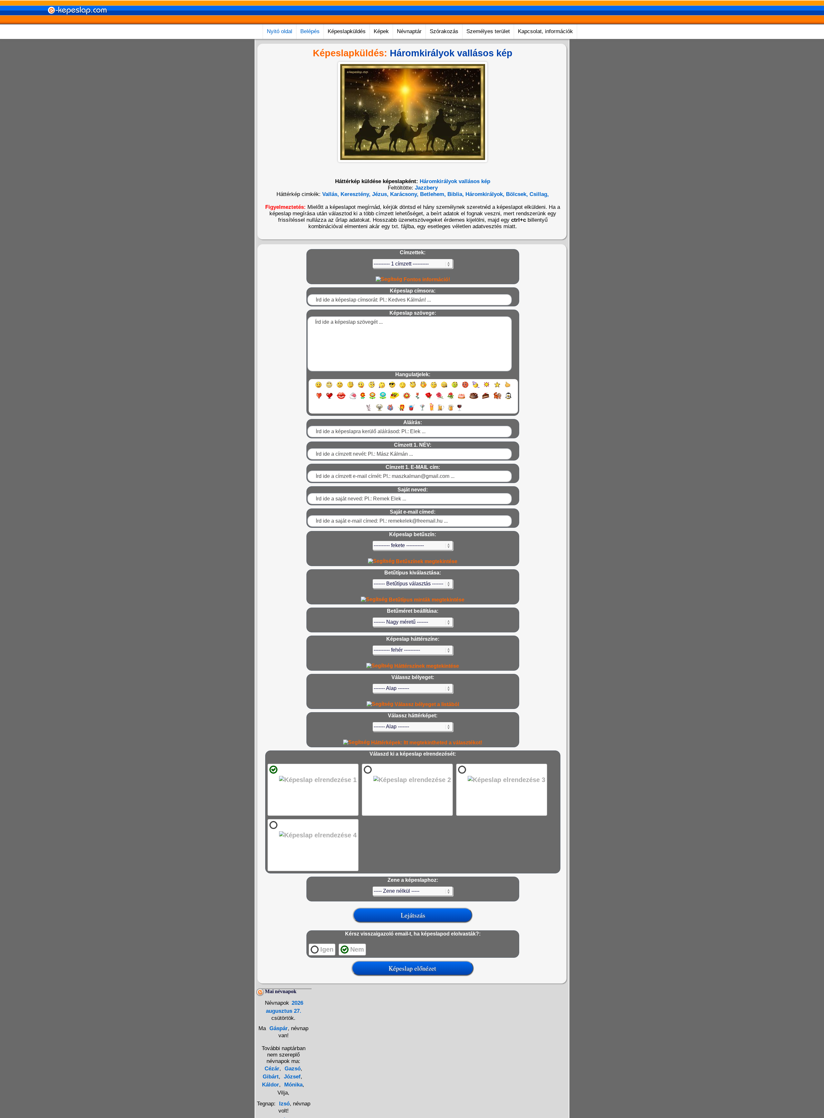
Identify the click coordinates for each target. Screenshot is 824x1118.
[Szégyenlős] (423, 387)
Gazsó (292, 1069)
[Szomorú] (339, 387)
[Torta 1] (461, 398)
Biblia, (455, 194)
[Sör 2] (451, 410)
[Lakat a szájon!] (444, 387)
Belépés (310, 31)
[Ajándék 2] (401, 410)
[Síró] (382, 387)
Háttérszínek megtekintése (426, 666)
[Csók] (341, 398)
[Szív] (318, 398)
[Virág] (363, 398)
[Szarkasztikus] (412, 387)
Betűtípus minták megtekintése (426, 599)
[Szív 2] (329, 398)
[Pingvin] (508, 398)
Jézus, (379, 194)
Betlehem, (432, 194)
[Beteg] (454, 387)
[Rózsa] (428, 398)
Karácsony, (403, 194)
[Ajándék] (390, 410)
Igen (326, 949)
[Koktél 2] (431, 410)
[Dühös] (465, 387)
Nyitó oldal (279, 31)
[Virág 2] (372, 398)
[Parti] (476, 387)
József (291, 1077)
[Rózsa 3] (450, 398)
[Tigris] (497, 398)
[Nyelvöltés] (361, 387)
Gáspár (278, 1028)
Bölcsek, (516, 194)
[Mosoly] (318, 387)
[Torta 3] (486, 398)
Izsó (284, 1104)
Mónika (293, 1085)
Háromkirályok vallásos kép (455, 181)
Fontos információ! (426, 279)
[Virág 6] (418, 398)
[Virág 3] (383, 398)
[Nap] (486, 387)
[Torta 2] (474, 398)
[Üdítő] (411, 410)
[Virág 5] (407, 398)
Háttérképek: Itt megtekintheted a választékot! (426, 742)
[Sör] (440, 410)
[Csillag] (497, 387)
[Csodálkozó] (371, 387)
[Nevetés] (329, 387)
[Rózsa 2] (440, 398)
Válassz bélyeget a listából (426, 704)
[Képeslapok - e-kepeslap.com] (77, 22)
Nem (357, 949)
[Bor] (459, 410)
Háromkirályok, (484, 194)
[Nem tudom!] (433, 387)
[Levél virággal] (353, 398)
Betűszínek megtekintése (426, 561)
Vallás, (330, 194)
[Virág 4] (394, 398)
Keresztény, (354, 194)
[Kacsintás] (350, 387)
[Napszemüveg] (392, 387)
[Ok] (507, 387)
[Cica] (368, 410)
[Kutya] (379, 410)
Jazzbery (426, 188)
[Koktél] (422, 410)
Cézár (272, 1069)
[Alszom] (402, 387)
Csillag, (538, 194)
